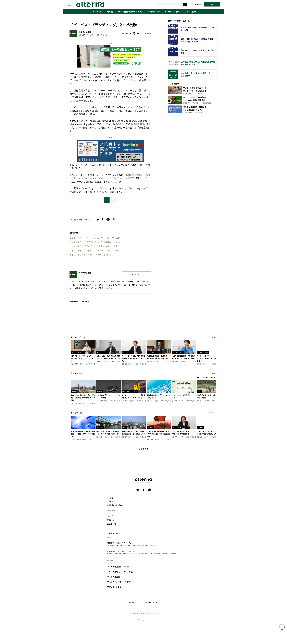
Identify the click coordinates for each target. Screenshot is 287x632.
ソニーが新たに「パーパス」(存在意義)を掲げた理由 (93, 246)
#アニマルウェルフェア (205, 377)
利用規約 (131, 602)
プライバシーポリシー (151, 602)
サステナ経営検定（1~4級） (118, 566)
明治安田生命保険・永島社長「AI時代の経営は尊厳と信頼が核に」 (158, 357)
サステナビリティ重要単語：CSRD (182, 396)
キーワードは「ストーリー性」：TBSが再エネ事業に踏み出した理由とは (208, 358)
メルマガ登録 (190, 11)
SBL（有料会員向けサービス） (130, 11)
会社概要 (110, 498)
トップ (110, 516)
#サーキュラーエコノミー (129, 391)
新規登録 (198, 4)
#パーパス (82, 35)
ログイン (212, 4)
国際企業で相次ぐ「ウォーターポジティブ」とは (158, 396)
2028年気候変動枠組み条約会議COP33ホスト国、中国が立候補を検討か (158, 433)
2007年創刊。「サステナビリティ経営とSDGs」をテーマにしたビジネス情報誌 (131, 546)
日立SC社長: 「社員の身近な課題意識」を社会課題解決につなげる (108, 357)
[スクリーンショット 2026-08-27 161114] (110, 150)
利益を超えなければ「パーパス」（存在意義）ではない (95, 242)
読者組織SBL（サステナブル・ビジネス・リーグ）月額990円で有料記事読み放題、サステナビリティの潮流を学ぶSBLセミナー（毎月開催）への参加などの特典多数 (141, 552)
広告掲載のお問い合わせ (115, 505)
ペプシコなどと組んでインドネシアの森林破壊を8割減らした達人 (208, 432)
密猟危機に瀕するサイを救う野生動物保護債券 (208, 396)
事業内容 (110, 11)
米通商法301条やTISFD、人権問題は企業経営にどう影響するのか (133, 432)
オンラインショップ (172, 11)
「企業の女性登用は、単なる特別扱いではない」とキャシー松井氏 (183, 357)
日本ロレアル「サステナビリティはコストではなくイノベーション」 (83, 358)
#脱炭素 (74, 391)
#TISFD (124, 428)
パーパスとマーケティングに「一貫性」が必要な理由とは (183, 432)
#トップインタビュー (78, 352)
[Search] (185, 4)
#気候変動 (150, 428)
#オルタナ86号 (177, 428)
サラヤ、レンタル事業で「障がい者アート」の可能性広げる (194, 90)
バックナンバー (153, 11)
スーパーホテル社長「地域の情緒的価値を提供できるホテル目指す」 (133, 358)
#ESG (199, 391)
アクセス (110, 501)
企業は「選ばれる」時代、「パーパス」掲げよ (91, 254)
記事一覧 (110, 520)
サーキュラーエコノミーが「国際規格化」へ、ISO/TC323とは (133, 396)
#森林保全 (200, 428)
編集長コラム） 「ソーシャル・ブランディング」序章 (95, 238)
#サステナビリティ (102, 352)
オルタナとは (96, 11)
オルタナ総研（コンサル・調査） (120, 571)
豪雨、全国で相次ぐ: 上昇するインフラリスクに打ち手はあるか (107, 432)
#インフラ (100, 428)
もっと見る (211, 337)
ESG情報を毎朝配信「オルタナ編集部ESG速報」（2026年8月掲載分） (83, 433)
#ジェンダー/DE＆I (178, 352)
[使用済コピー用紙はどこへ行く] (110, 56)
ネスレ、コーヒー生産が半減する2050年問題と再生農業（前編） (194, 100)
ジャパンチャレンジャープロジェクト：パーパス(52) (94, 250)
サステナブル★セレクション (119, 581)
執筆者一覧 (111, 524)
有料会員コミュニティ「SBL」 (119, 542)
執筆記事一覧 (135, 274)
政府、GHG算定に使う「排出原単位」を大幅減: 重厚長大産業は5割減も (83, 397)
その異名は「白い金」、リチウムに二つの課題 (108, 396)
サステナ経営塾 (113, 576)
